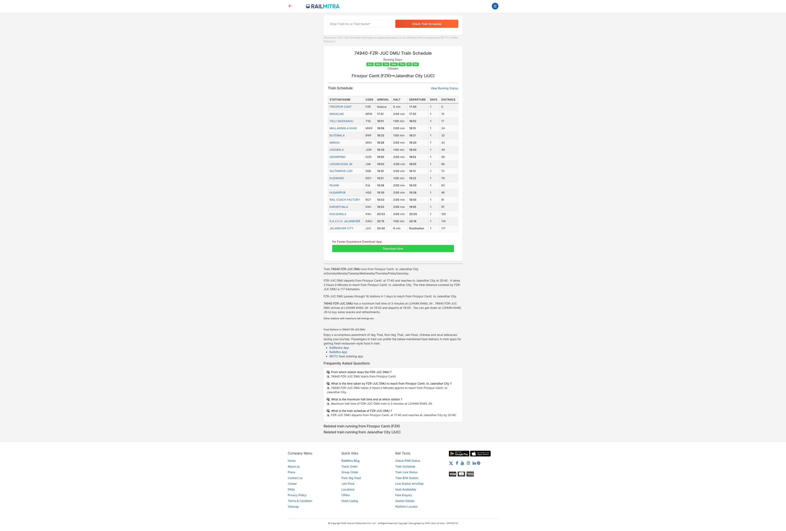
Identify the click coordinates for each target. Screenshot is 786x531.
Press (291, 472)
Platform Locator (406, 506)
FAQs (291, 489)
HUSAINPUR (338, 192)
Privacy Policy (297, 495)
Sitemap (293, 506)
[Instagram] (468, 463)
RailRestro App (339, 347)
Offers (345, 495)
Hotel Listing (349, 501)
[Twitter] (451, 463)
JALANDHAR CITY (341, 228)
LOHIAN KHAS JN (341, 164)
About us (294, 466)
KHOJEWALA (338, 214)
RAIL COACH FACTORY (345, 199)
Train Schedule (405, 466)
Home (292, 460)
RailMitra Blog (350, 460)
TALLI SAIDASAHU (341, 121)
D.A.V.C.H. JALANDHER (345, 221)
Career (292, 483)
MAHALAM (337, 113)
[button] (393, 246)
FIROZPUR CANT (341, 106)
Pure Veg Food (351, 478)
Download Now (393, 248)
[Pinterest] (478, 463)
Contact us (295, 478)
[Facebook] (457, 463)
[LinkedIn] (474, 463)
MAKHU (335, 142)
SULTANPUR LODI (341, 171)
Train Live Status (406, 472)
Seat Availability (405, 489)
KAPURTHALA (339, 206)
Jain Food (347, 483)
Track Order (349, 466)
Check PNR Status (407, 460)
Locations (347, 489)
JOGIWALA (337, 149)
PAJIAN (334, 185)
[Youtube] (462, 463)
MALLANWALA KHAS (343, 128)
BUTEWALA (337, 135)
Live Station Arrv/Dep (409, 483)
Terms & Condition (300, 501)
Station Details (404, 501)
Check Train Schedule (426, 24)
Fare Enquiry (403, 495)
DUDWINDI (337, 178)
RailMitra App (338, 352)
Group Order (349, 472)
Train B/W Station (406, 478)
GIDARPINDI (338, 157)
